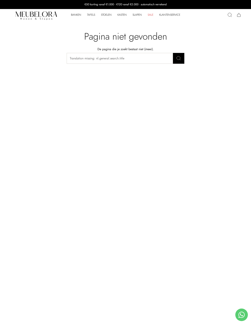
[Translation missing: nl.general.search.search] (178, 58)
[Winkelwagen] (238, 15)
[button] (76, 15)
